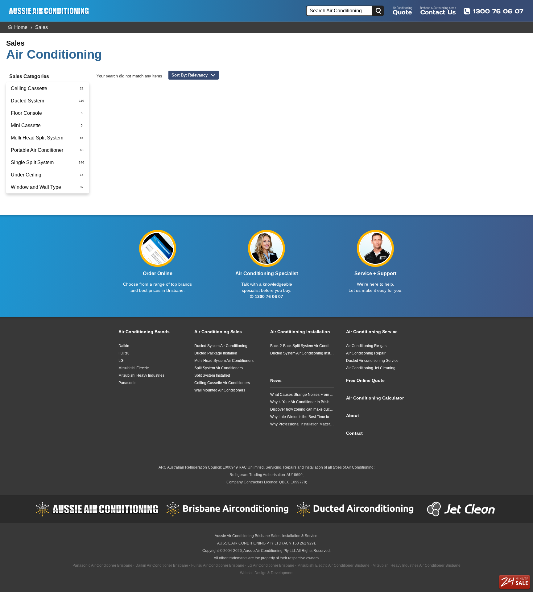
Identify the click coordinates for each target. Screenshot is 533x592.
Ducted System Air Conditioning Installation (302, 353)
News (276, 380)
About (352, 415)
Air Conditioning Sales (218, 331)
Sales (41, 27)
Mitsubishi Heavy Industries (141, 375)
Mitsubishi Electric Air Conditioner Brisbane (333, 565)
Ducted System (27, 100)
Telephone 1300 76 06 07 (493, 11)
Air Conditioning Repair (366, 353)
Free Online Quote (402, 10)
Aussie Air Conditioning (97, 509)
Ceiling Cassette (29, 88)
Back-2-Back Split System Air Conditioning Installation (302, 346)
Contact (354, 433)
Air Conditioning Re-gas (366, 346)
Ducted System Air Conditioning (220, 346)
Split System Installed (212, 375)
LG (120, 360)
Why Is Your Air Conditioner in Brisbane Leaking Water (302, 402)
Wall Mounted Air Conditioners (219, 390)
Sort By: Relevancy (189, 75)
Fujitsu (124, 353)
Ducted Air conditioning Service (372, 360)
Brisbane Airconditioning (227, 509)
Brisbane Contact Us (438, 10)
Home (20, 27)
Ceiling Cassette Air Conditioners (222, 383)
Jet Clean (462, 509)
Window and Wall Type (36, 187)
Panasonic (127, 383)
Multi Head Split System (37, 137)
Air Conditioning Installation (300, 331)
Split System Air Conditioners (218, 368)
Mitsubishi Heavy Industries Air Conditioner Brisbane (417, 565)
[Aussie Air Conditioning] (51, 10)
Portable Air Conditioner (37, 150)
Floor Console (26, 113)
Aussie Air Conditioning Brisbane (242, 536)
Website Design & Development (266, 573)
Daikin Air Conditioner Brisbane (161, 565)
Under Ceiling (26, 174)
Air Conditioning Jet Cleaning (370, 368)
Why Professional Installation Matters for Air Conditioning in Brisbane (302, 424)
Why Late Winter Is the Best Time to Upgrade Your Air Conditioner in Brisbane (302, 417)
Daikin (123, 346)
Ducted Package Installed (215, 353)
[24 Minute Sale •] (514, 582)
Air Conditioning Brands (144, 331)
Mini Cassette (26, 125)
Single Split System (32, 162)
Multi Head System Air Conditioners (224, 360)
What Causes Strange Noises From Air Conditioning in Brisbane (302, 394)
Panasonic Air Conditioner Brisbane (102, 565)
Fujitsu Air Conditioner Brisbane (217, 565)
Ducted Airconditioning (358, 509)
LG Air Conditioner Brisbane (270, 565)
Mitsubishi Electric (133, 368)
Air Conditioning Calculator (375, 397)
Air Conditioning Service (372, 331)
